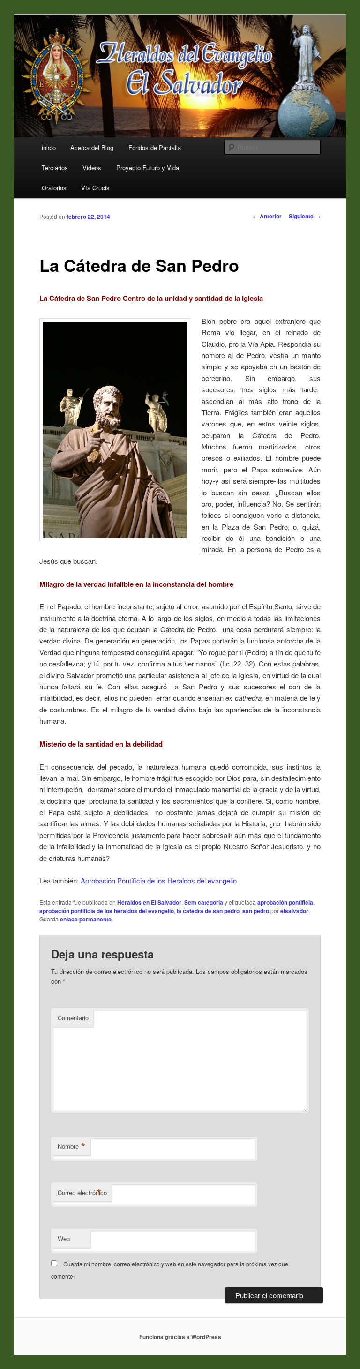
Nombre (71, 1146)
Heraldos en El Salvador (149, 902)
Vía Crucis (95, 187)
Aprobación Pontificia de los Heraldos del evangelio (159, 880)
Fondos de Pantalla (154, 147)
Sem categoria (203, 902)
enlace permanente (86, 919)
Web (64, 1238)
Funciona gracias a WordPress (180, 1336)
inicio (49, 147)
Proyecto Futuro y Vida (147, 167)
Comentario (73, 1017)
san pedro (255, 910)
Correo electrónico (82, 1192)
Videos (91, 167)
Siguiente (305, 216)
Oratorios (54, 187)
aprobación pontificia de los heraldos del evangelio (106, 910)
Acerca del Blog (91, 147)
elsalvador (294, 910)
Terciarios (55, 167)
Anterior (267, 216)
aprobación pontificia (285, 902)
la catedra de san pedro (208, 910)
